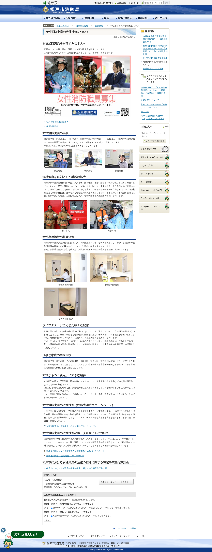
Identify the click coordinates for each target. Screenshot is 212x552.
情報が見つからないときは (152, 157)
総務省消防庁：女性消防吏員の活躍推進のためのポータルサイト (75, 451)
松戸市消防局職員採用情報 (155, 58)
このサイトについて (77, 536)
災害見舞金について (150, 100)
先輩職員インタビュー (153, 68)
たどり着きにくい (103, 516)
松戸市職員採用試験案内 (57, 122)
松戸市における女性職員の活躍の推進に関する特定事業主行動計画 (76, 468)
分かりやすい (59, 508)
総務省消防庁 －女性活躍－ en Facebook (65, 455)
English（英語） (147, 165)
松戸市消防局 (82, 26)
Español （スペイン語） (151, 198)
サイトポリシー (98, 536)
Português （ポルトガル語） (151, 207)
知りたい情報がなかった (118, 508)
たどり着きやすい (61, 516)
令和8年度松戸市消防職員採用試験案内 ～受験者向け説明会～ (155, 39)
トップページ (63, 26)
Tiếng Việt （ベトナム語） (152, 190)
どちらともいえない (78, 508)
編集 (167, 126)
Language (121, 2)
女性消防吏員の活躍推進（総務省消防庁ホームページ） (71, 426)
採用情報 (99, 26)
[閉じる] (3, 530)
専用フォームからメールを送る (114, 482)
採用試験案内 (52, 126)
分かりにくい (97, 508)
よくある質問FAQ (148, 149)
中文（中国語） (147, 174)
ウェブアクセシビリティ (120, 536)
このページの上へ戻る (126, 528)
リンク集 (140, 536)
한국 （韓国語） (147, 182)
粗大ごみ (145, 111)
